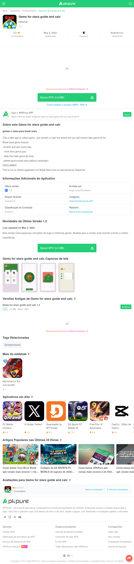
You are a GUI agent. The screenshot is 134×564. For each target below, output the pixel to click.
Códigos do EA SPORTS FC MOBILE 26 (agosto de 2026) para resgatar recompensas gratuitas (56, 470)
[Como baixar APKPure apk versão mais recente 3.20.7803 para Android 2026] (96, 454)
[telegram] (5, 517)
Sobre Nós (113, 531)
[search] (130, 3)
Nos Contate (114, 536)
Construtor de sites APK (66, 536)
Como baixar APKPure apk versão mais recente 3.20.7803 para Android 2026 (95, 470)
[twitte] (15, 517)
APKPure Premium (12, 546)
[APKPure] (67, 4)
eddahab (23, 21)
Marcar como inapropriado (81, 211)
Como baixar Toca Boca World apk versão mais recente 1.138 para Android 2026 (19, 470)
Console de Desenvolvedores (69, 531)
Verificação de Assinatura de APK (19, 536)
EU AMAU (119, 561)
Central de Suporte (117, 546)
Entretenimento (29, 10)
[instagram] (10, 517)
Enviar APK (61, 541)
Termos (110, 561)
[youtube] (20, 517)
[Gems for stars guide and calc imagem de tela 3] (66, 277)
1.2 (10, 190)
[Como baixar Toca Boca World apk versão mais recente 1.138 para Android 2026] (21, 454)
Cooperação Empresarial (119, 541)
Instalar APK (9, 531)
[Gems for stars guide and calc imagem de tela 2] (48, 277)
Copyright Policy (98, 561)
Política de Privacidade (79, 561)
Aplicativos (15, 10)
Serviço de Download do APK (17, 541)
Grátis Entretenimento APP (81, 201)
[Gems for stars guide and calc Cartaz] (11, 277)
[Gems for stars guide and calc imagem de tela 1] (29, 277)
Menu (5, 10)
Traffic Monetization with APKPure (71, 546)
